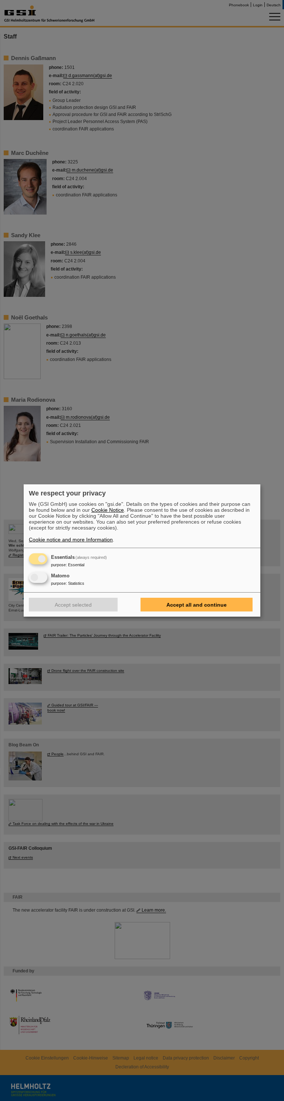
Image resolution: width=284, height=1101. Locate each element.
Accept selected (73, 605)
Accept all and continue (196, 605)
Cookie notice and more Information (71, 540)
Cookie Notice (107, 510)
